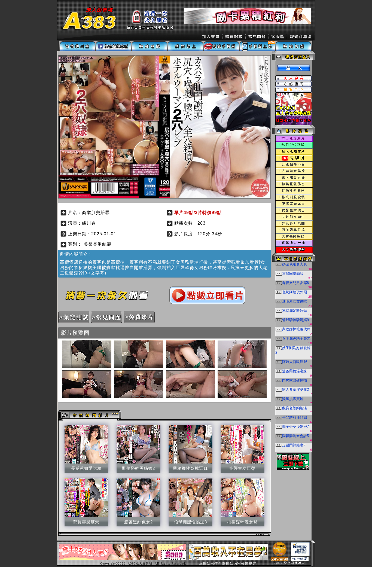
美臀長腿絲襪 (97, 244)
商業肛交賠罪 (96, 212)
